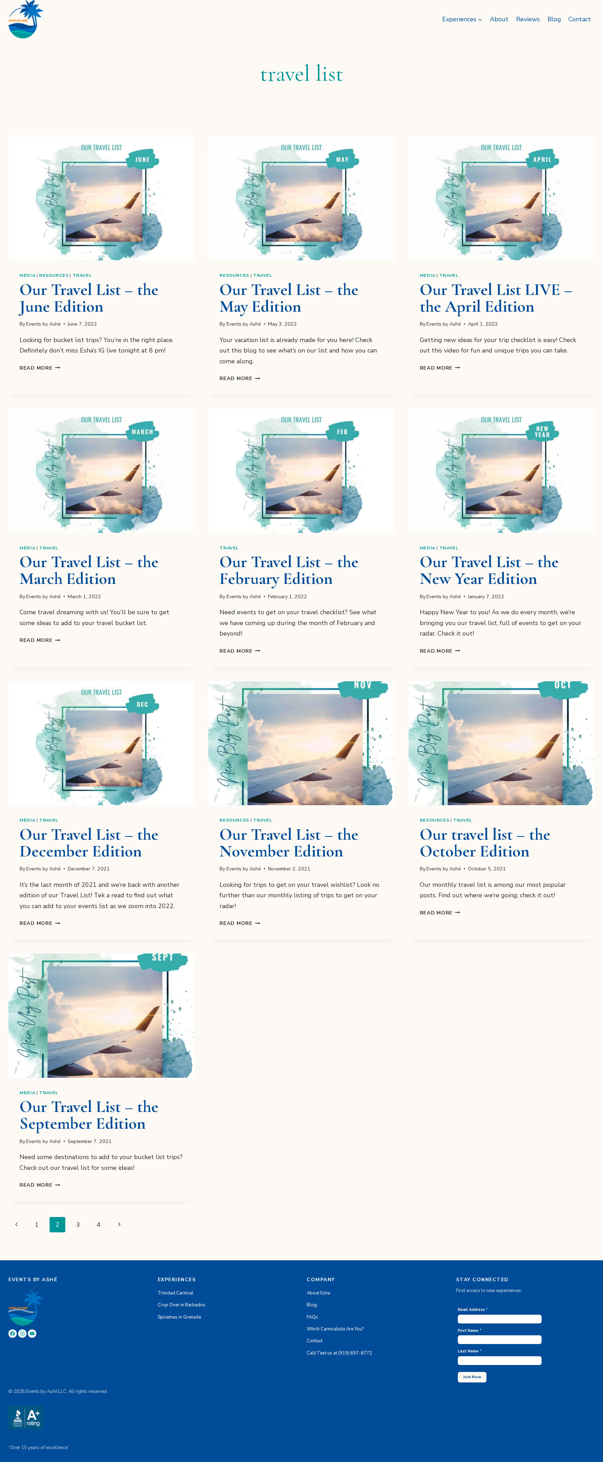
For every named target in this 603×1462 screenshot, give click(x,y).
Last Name (470, 1351)
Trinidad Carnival (175, 1293)
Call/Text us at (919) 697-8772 (339, 1353)
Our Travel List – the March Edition (89, 570)
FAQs (312, 1317)
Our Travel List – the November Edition (288, 842)
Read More (40, 367)
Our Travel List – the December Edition (89, 842)
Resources (54, 275)
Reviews (528, 19)
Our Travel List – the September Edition (89, 1115)
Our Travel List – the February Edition (288, 570)
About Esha (318, 1293)
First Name (470, 1330)
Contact (579, 19)
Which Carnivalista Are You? (335, 1329)
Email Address (473, 1309)
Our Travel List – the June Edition (89, 298)
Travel (82, 275)
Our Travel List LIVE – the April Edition (496, 298)
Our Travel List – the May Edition (288, 298)
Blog (554, 19)
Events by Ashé (43, 323)
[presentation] (101, 198)
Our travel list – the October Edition (485, 842)
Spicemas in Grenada (179, 1317)
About (499, 19)
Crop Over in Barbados (182, 1305)
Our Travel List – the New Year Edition (489, 570)
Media (27, 275)
